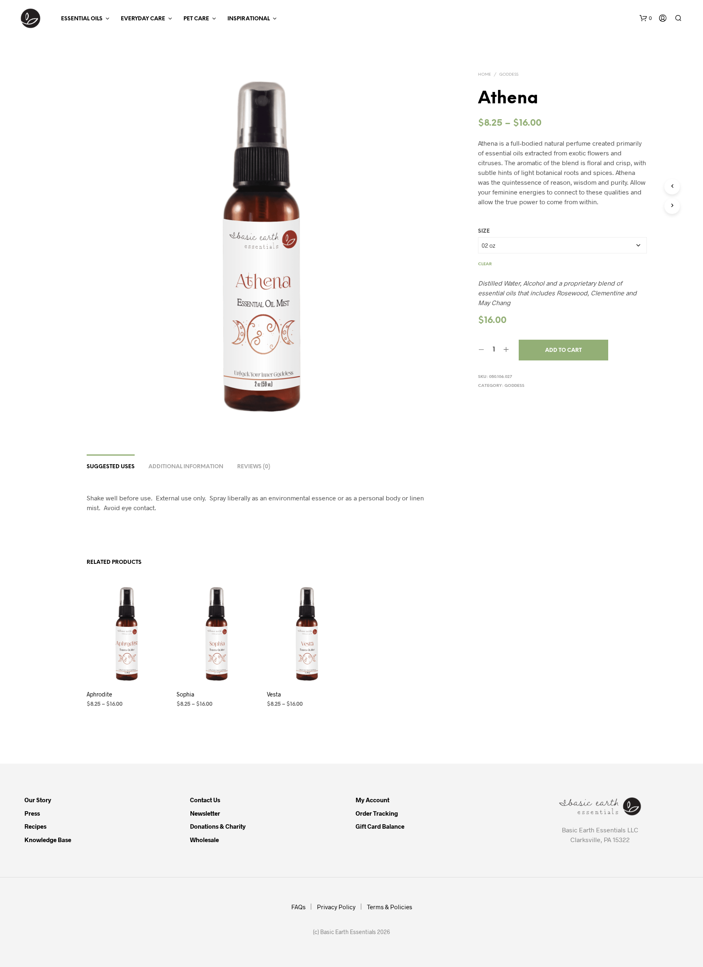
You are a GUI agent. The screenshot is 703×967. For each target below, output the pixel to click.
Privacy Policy (336, 906)
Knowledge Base (47, 839)
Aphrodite (99, 694)
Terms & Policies (389, 906)
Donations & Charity (218, 826)
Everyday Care (143, 19)
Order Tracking (377, 813)
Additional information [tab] (185, 466)
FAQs (298, 906)
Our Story (37, 799)
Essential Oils (82, 19)
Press (32, 813)
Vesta (274, 694)
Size (484, 231)
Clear (485, 264)
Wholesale (204, 839)
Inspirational (248, 19)
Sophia (185, 694)
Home (484, 74)
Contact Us (205, 799)
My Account (372, 799)
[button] (646, 18)
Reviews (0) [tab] (253, 466)
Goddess (508, 74)
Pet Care (196, 19)
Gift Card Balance (380, 826)
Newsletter (205, 813)
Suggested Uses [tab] (111, 466)
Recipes (35, 826)
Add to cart (563, 350)
